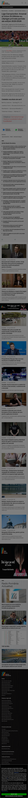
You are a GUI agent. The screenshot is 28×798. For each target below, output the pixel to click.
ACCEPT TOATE (14, 794)
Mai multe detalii (16, 772)
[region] (14, 781)
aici (7, 778)
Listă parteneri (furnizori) (4, 791)
